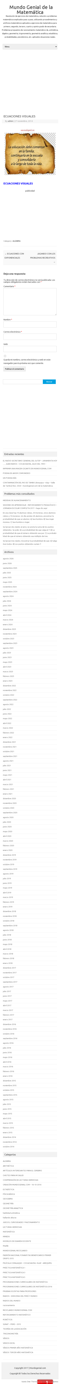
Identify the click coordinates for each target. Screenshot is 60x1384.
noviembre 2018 (9, 916)
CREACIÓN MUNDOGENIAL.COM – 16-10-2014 (22, 1185)
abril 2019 (7, 893)
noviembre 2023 (9, 634)
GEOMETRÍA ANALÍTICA (13, 1208)
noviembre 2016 (9, 1029)
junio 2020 (7, 827)
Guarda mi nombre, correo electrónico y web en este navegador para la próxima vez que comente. (27, 361)
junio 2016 (7, 1052)
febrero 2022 (8, 733)
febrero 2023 (8, 676)
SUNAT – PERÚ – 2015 (12, 1324)
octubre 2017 (8, 977)
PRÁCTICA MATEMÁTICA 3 (14, 1272)
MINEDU (6, 1236)
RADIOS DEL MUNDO (11, 1301)
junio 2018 (7, 940)
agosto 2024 (8, 596)
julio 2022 (7, 709)
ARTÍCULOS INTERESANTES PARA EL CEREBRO (22, 1171)
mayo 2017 (7, 1001)
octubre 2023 (8, 639)
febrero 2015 (8, 1128)
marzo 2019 (8, 897)
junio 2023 (7, 657)
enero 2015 (7, 1132)
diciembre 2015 (9, 1081)
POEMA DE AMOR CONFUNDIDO (16, 473)
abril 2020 (7, 836)
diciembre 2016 (9, 1024)
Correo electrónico (12, 332)
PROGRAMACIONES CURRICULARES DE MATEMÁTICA (25, 1282)
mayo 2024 (7, 610)
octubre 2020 (8, 808)
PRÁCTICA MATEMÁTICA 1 (14, 1268)
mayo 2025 (7, 582)
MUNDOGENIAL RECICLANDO (15, 1251)
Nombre (7, 319)
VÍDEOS (6, 1338)
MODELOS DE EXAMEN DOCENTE (17, 1241)
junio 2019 (7, 883)
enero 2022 (7, 737)
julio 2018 (7, 935)
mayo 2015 (7, 1114)
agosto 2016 (8, 1043)
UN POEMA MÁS (9, 478)
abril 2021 (7, 780)
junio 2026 (7, 563)
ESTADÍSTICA (8, 1189)
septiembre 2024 (10, 591)
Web (5, 344)
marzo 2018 (8, 954)
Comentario (9, 286)
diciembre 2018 (9, 911)
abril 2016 (7, 1062)
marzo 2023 (8, 672)
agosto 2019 (8, 874)
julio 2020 (7, 822)
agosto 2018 (8, 930)
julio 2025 (7, 573)
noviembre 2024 (9, 587)
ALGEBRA (17, 241)
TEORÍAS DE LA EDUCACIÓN (14, 1329)
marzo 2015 (8, 1123)
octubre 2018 (8, 921)
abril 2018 (7, 949)
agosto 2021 (8, 761)
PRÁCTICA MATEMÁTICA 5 (14, 1277)
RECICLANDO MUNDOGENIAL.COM (17, 1310)
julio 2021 (7, 765)
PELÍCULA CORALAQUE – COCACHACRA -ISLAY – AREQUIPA (27, 1263)
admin (10, 121)
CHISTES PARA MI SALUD (13, 1175)
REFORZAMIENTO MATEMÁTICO (17, 1315)
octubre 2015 (8, 1090)
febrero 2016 (8, 1071)
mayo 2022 (7, 718)
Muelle (5, 1246)
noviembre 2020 (9, 803)
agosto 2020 (8, 817)
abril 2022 (7, 723)
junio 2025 (7, 577)
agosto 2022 (8, 704)
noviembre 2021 (9, 747)
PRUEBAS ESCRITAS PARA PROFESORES (19, 1291)
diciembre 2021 (9, 742)
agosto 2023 (8, 648)
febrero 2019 (8, 902)
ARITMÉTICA (8, 1166)
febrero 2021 (8, 789)
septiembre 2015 (10, 1095)
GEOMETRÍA (8, 1203)
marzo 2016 (8, 1067)
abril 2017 (7, 1005)
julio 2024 (7, 601)
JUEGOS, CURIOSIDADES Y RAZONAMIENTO (21, 1222)
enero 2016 (7, 1076)
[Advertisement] (30, 82)
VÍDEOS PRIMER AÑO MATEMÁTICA (18, 1348)
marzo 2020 (8, 841)
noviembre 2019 (9, 860)
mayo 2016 (7, 1057)
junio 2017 (7, 996)
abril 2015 (7, 1118)
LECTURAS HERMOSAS (12, 1227)
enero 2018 (7, 963)
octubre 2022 (8, 695)
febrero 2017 (8, 1015)
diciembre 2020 (9, 798)
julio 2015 (7, 1104)
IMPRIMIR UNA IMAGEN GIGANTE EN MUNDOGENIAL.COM (27, 468)
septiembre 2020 (10, 813)
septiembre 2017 (10, 982)
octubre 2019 (8, 864)
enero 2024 (7, 624)
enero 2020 (7, 850)
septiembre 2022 (10, 700)
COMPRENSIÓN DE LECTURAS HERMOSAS (20, 1180)
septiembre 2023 (10, 643)
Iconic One (26, 1382)
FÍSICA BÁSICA (9, 1194)
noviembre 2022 (9, 690)
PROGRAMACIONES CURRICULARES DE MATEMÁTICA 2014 (27, 1287)
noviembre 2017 (9, 973)
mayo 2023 (7, 662)
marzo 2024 (8, 620)
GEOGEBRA (8, 1199)
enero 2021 (7, 794)
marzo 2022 (8, 728)
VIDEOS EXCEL (9, 1343)
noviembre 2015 (9, 1085)
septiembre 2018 (10, 926)
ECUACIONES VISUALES (18, 183)
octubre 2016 (8, 1034)
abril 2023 (7, 667)
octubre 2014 (8, 1147)
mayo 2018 (7, 944)
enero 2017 (7, 1019)
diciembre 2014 (9, 1137)
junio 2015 (7, 1109)
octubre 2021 (8, 751)
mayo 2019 (7, 888)
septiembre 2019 (10, 869)
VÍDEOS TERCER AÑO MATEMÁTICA (18, 1352)
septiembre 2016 (10, 1038)
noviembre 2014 (9, 1142)
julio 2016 (7, 1048)
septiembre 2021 (10, 756)
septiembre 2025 (10, 568)
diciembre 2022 (9, 686)
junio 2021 (7, 770)
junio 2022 (7, 714)
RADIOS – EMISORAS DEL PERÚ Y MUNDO (20, 1296)
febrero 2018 (8, 958)
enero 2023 (7, 681)
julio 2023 (7, 653)
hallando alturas (9, 1218)
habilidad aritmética (11, 1213)
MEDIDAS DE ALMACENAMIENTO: (17, 500)
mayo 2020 (7, 831)
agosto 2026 (8, 559)
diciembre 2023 (9, 629)
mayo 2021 (7, 775)
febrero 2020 (8, 845)
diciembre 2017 (9, 968)
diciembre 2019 (9, 855)
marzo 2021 (8, 784)
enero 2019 (7, 907)
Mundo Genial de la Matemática (31, 9)
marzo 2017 (8, 1010)
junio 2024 (7, 606)
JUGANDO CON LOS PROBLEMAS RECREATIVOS (42, 258)
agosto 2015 (8, 1099)
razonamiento (9, 1305)
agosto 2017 (8, 987)
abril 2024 (7, 615)
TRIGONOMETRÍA (10, 1334)
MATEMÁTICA (9, 1232)
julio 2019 (7, 878)
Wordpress (53, 1382)
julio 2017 (7, 991)
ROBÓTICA (7, 1320)
